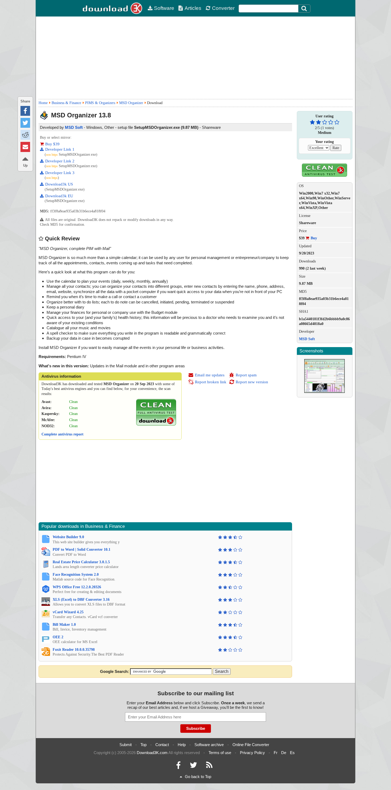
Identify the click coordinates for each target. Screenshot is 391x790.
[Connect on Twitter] (193, 766)
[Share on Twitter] (25, 123)
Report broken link (210, 382)
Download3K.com (152, 752)
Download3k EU (59, 196)
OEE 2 (58, 637)
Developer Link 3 (59, 173)
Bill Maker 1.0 (64, 625)
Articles (193, 8)
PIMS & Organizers (100, 103)
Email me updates (209, 375)
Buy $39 (52, 144)
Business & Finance (66, 103)
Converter (223, 8)
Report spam (246, 375)
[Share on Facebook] (25, 111)
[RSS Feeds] (209, 766)
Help (182, 744)
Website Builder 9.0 (68, 537)
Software (164, 8)
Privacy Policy (252, 752)
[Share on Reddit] (25, 135)
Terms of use (220, 752)
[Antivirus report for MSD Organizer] (156, 424)
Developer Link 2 (59, 161)
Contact (162, 744)
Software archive (209, 744)
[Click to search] (305, 8)
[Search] (304, 9)
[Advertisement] (195, 57)
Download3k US (59, 184)
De (283, 752)
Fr (275, 752)
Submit (125, 744)
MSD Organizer (131, 103)
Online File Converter (250, 744)
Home (43, 103)
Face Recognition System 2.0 (76, 575)
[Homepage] (113, 8)
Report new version (252, 382)
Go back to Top (198, 776)
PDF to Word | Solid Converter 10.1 (81, 550)
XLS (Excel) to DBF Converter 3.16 (81, 600)
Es (292, 752)
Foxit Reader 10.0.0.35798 (74, 650)
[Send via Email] (25, 147)
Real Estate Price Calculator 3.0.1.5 (81, 562)
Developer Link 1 (59, 149)
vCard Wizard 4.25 (68, 612)
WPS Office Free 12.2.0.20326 (77, 587)
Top (143, 744)
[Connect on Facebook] (178, 766)
